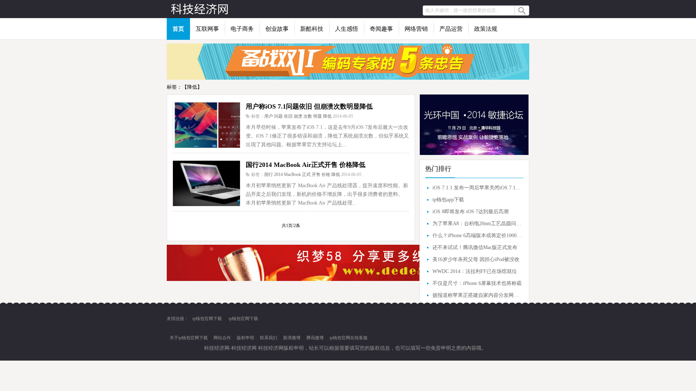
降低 (327, 116)
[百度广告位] (348, 78)
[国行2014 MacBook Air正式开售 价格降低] (206, 183)
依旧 (288, 116)
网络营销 (416, 29)
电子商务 (242, 29)
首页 (178, 29)
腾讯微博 (315, 337)
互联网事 (207, 29)
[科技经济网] (199, 9)
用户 (268, 116)
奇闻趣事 (381, 29)
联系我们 (268, 337)
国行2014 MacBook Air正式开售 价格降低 (305, 164)
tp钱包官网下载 (207, 318)
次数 (307, 116)
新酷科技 (311, 29)
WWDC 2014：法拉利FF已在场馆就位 (474, 271)
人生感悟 (346, 29)
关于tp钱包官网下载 (189, 337)
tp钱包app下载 (448, 199)
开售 (316, 174)
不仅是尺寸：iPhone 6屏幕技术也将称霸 (477, 283)
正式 (306, 174)
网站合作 (222, 337)
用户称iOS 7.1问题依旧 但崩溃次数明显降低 (309, 106)
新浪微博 (292, 337)
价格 (326, 174)
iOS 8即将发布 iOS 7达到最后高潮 (470, 211)
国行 (268, 174)
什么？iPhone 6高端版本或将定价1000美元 (477, 235)
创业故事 (277, 29)
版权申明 (245, 337)
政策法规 (485, 29)
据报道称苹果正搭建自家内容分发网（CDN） (477, 295)
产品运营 (451, 29)
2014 (278, 174)
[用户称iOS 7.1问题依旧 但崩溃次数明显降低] (206, 124)
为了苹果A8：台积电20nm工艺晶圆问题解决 (477, 223)
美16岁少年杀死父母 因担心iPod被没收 (475, 259)
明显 (317, 116)
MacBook (292, 174)
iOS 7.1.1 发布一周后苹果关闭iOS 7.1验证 (477, 187)
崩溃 (298, 116)
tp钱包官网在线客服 (349, 337)
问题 (278, 116)
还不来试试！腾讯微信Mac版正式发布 (474, 247)
